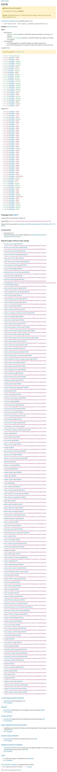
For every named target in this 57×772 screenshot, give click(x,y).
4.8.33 (6, 194)
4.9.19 (6, 165)
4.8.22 (6, 204)
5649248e (25, 614)
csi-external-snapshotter (11, 415)
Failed (17, 57)
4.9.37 (6, 133)
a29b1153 (19, 419)
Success (12, 56)
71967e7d (26, 493)
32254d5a (23, 376)
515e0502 (16, 575)
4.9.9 (6, 180)
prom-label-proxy (9, 642)
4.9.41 (6, 126)
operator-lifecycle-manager (12, 614)
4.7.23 (6, 102)
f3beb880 (16, 646)
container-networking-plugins (12, 387)
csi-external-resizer (9, 412)
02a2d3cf (20, 275)
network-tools (8, 582)
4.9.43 (6, 122)
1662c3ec (23, 568)
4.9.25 (6, 156)
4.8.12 (21, 52)
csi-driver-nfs (8, 401)
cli (4, 283)
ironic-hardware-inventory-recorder (14, 725)
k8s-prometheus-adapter (11, 515)
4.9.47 (6, 115)
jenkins (6, 500)
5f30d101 (29, 355)
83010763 (24, 265)
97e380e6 (15, 522)
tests (3, 755)
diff (19, 236)
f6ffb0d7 (23, 398)
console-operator (9, 384)
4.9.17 (6, 169)
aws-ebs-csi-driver (9, 244)
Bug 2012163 (7, 719)
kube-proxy (7, 522)
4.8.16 (6, 57)
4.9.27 (6, 152)
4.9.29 (6, 148)
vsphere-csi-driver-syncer (11, 688)
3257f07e (22, 323)
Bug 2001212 (7, 710)
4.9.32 (6, 143)
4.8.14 (6, 61)
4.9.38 (6, 132)
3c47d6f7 (27, 334)
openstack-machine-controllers (13, 610)
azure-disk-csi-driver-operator (12, 261)
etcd (5, 447)
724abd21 (23, 341)
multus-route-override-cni (11, 568)
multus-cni (7, 561)
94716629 (20, 529)
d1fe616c (24, 247)
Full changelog (8, 703)
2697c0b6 (18, 635)
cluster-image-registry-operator (12, 698)
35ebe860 (24, 458)
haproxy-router (8, 465)
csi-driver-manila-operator (11, 398)
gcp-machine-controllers (11, 451)
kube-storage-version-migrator (13, 532)
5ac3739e (17, 582)
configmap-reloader (9, 380)
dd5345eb (19, 681)
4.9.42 (6, 124)
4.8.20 (6, 207)
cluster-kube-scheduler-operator (13, 334)
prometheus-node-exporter (12, 656)
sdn (5, 663)
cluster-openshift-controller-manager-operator (17, 359)
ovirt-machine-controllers (11, 632)
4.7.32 (6, 89)
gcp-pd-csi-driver (9, 454)
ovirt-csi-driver (8, 624)
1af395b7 (18, 306)
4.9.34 (6, 139)
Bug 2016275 (8, 739)
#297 (43, 719)
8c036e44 (20, 244)
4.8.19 (6, 209)
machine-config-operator (9, 736)
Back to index (5, 1)
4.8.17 (6, 56)
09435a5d (18, 585)
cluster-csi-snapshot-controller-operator (15, 313)
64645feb (25, 557)
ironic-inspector (8, 486)
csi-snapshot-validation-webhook (13, 430)
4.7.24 (6, 100)
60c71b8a (25, 345)
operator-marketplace (10, 617)
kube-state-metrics (9, 529)
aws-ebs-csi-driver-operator (12, 247)
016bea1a (18, 444)
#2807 (35, 739)
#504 (11, 730)
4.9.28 (6, 150)
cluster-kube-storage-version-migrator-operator (17, 337)
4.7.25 (6, 98)
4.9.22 (6, 161)
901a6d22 (26, 532)
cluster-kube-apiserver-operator (13, 327)
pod (5, 639)
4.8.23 (6, 202)
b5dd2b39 (20, 412)
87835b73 (20, 373)
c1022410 (22, 309)
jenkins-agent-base (9, 504)
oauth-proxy (7, 589)
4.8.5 (6, 74)
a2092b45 (23, 369)
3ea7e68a (22, 408)
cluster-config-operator (10, 309)
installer (6, 476)
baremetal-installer (9, 268)
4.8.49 (6, 189)
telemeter (6, 670)
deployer (6, 433)
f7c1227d (12, 674)
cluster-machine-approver (11, 341)
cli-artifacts (7, 284)
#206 (26, 749)
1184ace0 (30, 607)
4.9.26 (6, 154)
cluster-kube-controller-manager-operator (16, 330)
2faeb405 (19, 642)
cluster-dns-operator (10, 316)
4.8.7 (6, 70)
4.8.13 (6, 63)
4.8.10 (6, 67)
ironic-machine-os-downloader (12, 493)
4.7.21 (6, 105)
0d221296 (20, 380)
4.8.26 (6, 198)
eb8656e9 (27, 610)
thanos (6, 674)
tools (5, 678)
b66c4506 (20, 667)
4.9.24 (6, 157)
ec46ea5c (22, 362)
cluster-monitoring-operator (12, 345)
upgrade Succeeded (12, 34)
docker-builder (8, 437)
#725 (23, 701)
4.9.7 (6, 183)
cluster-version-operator (11, 376)
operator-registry (9, 621)
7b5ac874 (24, 649)
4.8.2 (6, 80)
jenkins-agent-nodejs (10, 511)
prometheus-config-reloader (12, 653)
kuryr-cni (6, 536)
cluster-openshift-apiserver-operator (14, 355)
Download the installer (7, 21)
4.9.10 (6, 178)
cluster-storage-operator (11, 369)
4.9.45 (6, 119)
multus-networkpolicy (10, 564)
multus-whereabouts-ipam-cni (12, 571)
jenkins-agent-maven (10, 508)
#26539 (31, 758)
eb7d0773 (24, 299)
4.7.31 (16, 52)
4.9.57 (6, 111)
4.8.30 (6, 196)
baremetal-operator (9, 275)
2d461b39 (21, 258)
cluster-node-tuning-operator (12, 352)
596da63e (21, 405)
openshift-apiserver (9, 596)
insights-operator (9, 472)
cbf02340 (23, 632)
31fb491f (23, 366)
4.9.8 (6, 181)
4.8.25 (6, 200)
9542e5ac (24, 543)
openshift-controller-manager (11, 745)
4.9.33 (6, 141)
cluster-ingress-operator (11, 323)
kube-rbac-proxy (9, 525)
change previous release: (27, 764)
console (4, 707)
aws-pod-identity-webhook (12, 254)
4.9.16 (6, 170)
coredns (6, 391)
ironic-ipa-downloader (10, 490)
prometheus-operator (10, 660)
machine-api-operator (10, 546)
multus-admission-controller (12, 557)
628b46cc (20, 596)
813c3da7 (18, 525)
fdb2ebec (20, 316)
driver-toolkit (7, 440)
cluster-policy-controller (11, 362)
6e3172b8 (25, 352)
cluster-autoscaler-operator (12, 299)
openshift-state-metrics (10, 600)
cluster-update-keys (9, 373)
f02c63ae (23, 578)
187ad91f (21, 564)
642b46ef (13, 391)
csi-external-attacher (10, 405)
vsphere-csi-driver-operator (12, 685)
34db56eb (23, 451)
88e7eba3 (10, 283)
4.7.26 (6, 96)
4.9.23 (6, 159)
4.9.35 (6, 137)
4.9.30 (6, 146)
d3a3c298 (26, 261)
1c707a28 (17, 554)
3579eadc (18, 394)
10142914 (22, 600)
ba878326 (22, 490)
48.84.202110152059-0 (38, 235)
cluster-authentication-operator (13, 291)
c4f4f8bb (36, 337)
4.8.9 (6, 68)
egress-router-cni (9, 444)
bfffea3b (22, 515)
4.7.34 (6, 85)
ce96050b (19, 472)
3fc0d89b (16, 589)
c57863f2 (17, 624)
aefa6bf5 (11, 447)
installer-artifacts (9, 479)
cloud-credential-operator (11, 288)
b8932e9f (23, 288)
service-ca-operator (9, 667)
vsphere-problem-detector (11, 692)
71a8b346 (25, 387)
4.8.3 (6, 78)
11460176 (24, 302)
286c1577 (35, 359)
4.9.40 (6, 128)
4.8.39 (6, 191)
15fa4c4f (13, 536)
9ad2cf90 (24, 656)
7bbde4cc (19, 295)
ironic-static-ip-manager (11, 497)
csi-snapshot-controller (10, 426)
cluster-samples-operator (11, 366)
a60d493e (26, 272)
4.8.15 (6, 59)
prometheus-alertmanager (11, 649)
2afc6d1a (25, 571)
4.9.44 (6, 121)
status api (10, 26)
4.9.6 (6, 185)
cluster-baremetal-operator (11, 302)
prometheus (7, 646)
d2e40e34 (23, 497)
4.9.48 (6, 113)
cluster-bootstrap (9, 306)
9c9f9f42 (17, 465)
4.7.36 (6, 81)
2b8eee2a (24, 254)
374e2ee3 (16, 593)
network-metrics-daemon (11, 578)
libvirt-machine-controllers (11, 543)
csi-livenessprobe (9, 419)
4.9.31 (6, 145)
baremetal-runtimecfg (10, 279)
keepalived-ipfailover (10, 518)
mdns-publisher (8, 554)
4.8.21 (6, 205)
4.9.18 (6, 167)
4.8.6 (6, 72)
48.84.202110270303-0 (10, 236)
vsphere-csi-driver (9, 681)
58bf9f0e (16, 440)
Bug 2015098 (8, 701)
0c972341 (15, 561)
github (19, 770)
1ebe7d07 (13, 500)
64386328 (15, 469)
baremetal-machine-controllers (12, 272)
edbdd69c (25, 685)
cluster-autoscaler (9, 295)
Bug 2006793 (8, 747)
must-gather (7, 575)
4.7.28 (6, 94)
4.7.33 (6, 87)
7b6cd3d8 (23, 628)
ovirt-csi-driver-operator (11, 628)
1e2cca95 (23, 415)
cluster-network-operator (11, 348)
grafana (6, 461)
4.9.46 (6, 117)
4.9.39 (6, 130)
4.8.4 (6, 76)
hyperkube (7, 469)
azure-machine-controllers (11, 265)
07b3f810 (31, 313)
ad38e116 (21, 518)
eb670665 (21, 546)
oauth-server (7, 593)
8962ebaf (12, 483)
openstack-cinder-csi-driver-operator (14, 607)
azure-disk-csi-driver (10, 258)
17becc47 (23, 348)
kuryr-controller (8, 539)
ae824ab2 (21, 279)
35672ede (21, 320)
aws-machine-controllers (11, 251)
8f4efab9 (24, 653)
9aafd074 (18, 486)
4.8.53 (6, 187)
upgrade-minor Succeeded (14, 38)
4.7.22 (6, 104)
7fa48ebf (32, 330)
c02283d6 (24, 692)
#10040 (43, 710)
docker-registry (6, 716)
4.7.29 (6, 92)
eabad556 (14, 670)
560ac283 (27, 291)
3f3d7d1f (21, 617)
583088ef (16, 401)
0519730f (23, 422)
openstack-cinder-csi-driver (12, 603)
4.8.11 (6, 65)
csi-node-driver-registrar (11, 422)
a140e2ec (18, 384)
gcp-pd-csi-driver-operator (11, 458)
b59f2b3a (17, 437)
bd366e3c (20, 268)
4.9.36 (6, 135)
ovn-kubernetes (8, 635)
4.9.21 (6, 163)
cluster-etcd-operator (10, 320)
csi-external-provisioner (11, 408)
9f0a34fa (22, 251)
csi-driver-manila (9, 394)
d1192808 (27, 327)
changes (11, 57)
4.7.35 (6, 83)
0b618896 (19, 454)
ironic (5, 483)
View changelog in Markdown (9, 764)
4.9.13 (6, 172)
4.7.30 (6, 91)
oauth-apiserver (8, 585)
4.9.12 (6, 174)
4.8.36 (6, 193)
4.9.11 (6, 176)
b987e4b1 (13, 461)
